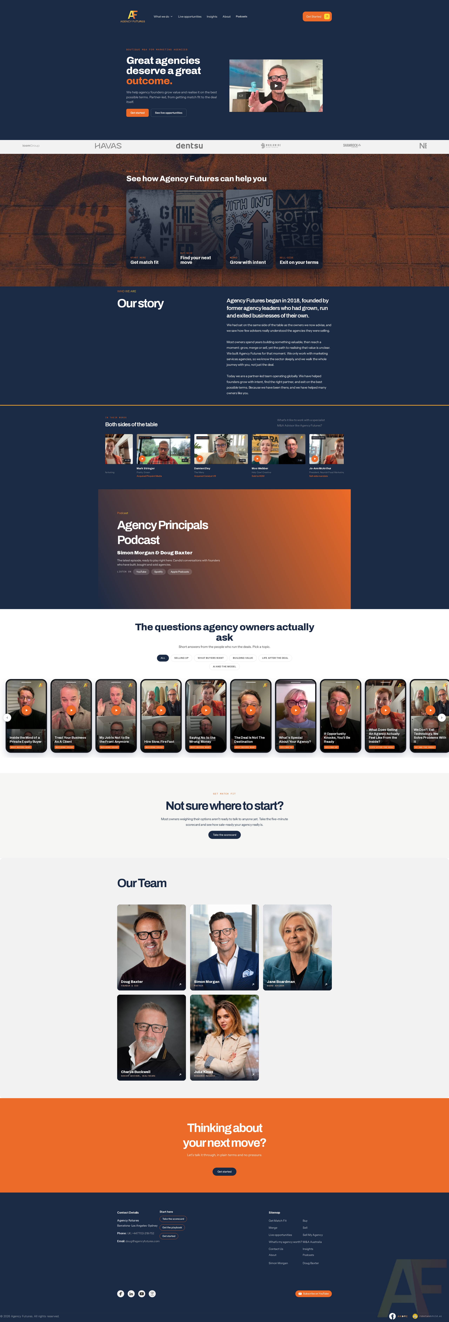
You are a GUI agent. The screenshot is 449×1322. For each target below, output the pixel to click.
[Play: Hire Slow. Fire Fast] (161, 710)
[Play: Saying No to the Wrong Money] (206, 710)
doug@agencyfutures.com (143, 1241)
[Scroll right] (442, 718)
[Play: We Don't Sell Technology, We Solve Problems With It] (430, 710)
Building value (243, 658)
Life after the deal (275, 658)
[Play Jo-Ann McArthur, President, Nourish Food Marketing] (310, 449)
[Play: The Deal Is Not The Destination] (251, 710)
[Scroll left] (7, 718)
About (272, 1254)
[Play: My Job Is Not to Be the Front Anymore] (116, 710)
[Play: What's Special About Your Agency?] (296, 710)
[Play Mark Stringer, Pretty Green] (138, 449)
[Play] (276, 86)
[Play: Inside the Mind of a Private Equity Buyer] (26, 710)
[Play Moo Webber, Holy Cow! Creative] (253, 449)
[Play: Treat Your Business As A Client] (71, 710)
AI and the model (224, 666)
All (163, 658)
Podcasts (241, 16)
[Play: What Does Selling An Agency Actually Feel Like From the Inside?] (385, 710)
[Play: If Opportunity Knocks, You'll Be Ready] (341, 710)
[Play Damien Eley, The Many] (195, 449)
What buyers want (211, 658)
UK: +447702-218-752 (140, 1233)
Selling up (181, 658)
